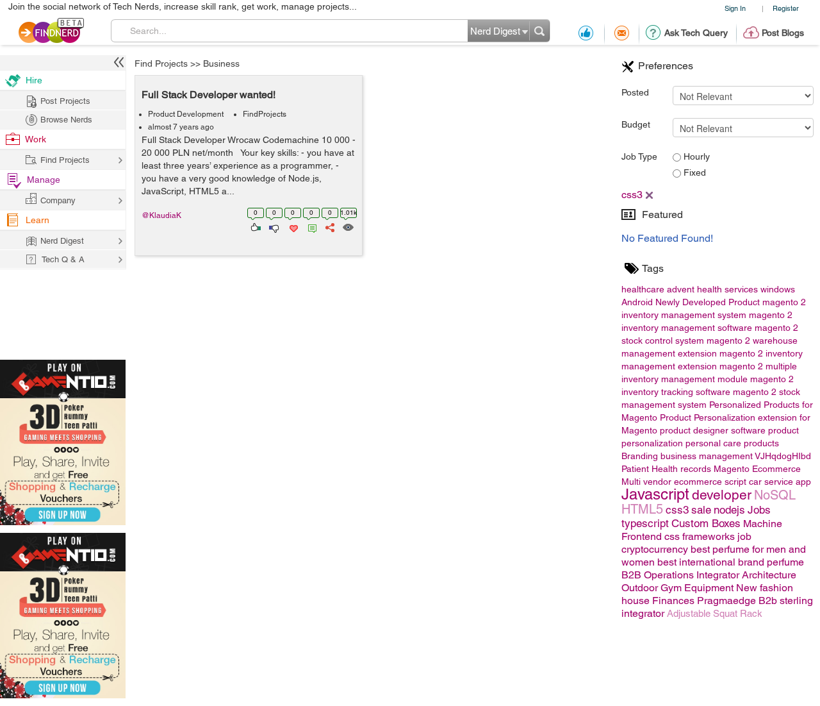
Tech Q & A (63, 259)
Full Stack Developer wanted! (208, 94)
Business (221, 63)
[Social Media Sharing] (329, 226)
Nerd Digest (62, 241)
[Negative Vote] (273, 226)
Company (58, 200)
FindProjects (264, 114)
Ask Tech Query (696, 33)
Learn (37, 220)
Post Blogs (783, 33)
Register (786, 8)
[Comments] (310, 226)
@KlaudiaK (161, 215)
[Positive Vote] (255, 226)
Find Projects (161, 63)
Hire (34, 80)
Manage (43, 179)
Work (35, 139)
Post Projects (65, 101)
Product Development (186, 114)
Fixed (693, 172)
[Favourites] (292, 226)
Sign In (735, 8)
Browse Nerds (66, 119)
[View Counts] (348, 226)
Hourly (695, 156)
